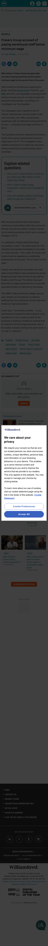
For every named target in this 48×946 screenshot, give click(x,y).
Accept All (24, 514)
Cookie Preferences (24, 506)
